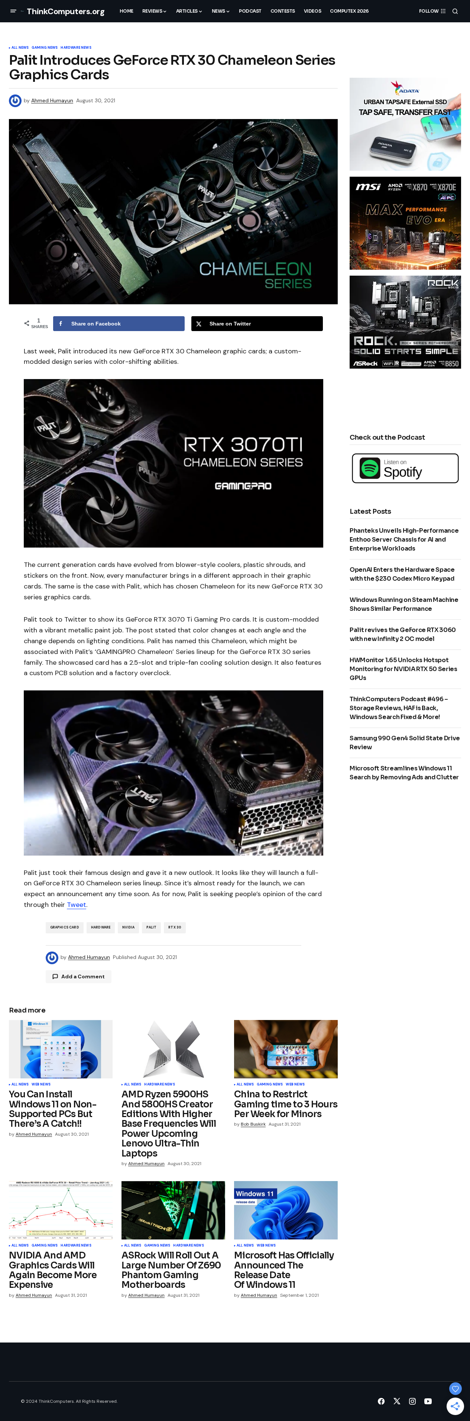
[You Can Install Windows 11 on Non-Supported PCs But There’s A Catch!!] (61, 1049)
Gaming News (45, 48)
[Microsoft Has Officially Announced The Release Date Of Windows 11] (286, 1210)
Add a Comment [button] (83, 976)
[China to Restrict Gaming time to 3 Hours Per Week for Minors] (286, 1049)
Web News (41, 1085)
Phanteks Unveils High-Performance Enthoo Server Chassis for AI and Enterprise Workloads (404, 539)
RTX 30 (174, 927)
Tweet (76, 904)
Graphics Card (64, 927)
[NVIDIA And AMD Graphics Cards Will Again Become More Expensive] (61, 1210)
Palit (151, 927)
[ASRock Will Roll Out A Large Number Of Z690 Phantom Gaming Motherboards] (173, 1210)
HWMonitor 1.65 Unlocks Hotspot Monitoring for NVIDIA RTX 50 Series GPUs (403, 669)
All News (20, 48)
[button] (13, 11)
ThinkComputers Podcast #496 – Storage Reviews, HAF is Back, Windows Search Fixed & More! (399, 708)
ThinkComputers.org (65, 11)
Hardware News (76, 48)
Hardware (100, 927)
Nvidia (128, 927)
